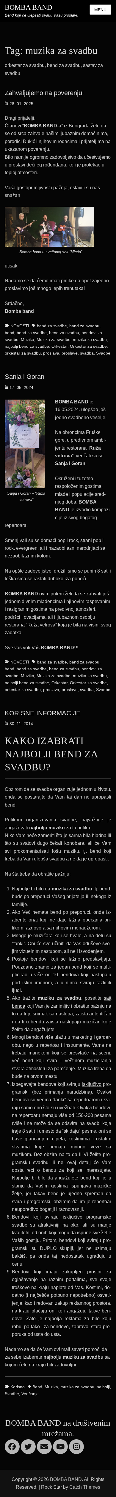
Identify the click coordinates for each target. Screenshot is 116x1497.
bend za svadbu (64, 332)
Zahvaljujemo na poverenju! (44, 93)
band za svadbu (84, 325)
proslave (70, 353)
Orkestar (59, 346)
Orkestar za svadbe (88, 346)
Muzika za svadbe (53, 339)
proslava (51, 353)
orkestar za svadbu (23, 353)
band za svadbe (52, 325)
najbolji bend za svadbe (27, 346)
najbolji (103, 1386)
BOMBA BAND (28, 7)
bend (9, 332)
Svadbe (103, 353)
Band (37, 1386)
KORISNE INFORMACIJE (43, 713)
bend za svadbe (32, 332)
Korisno (17, 1386)
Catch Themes (84, 1487)
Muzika (27, 339)
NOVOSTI (19, 325)
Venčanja (30, 1393)
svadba (87, 353)
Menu (100, 9)
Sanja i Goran (24, 376)
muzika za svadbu (90, 339)
